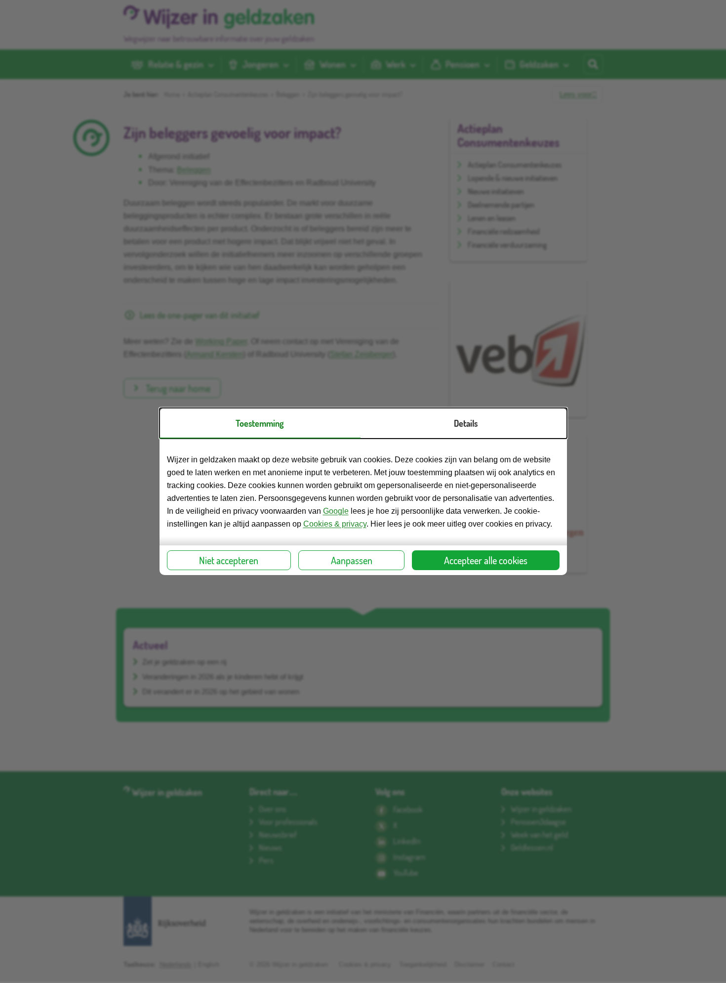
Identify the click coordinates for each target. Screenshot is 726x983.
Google (336, 511)
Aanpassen (351, 560)
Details (466, 423)
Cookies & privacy (334, 524)
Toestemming (259, 423)
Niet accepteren (228, 560)
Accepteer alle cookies (485, 560)
